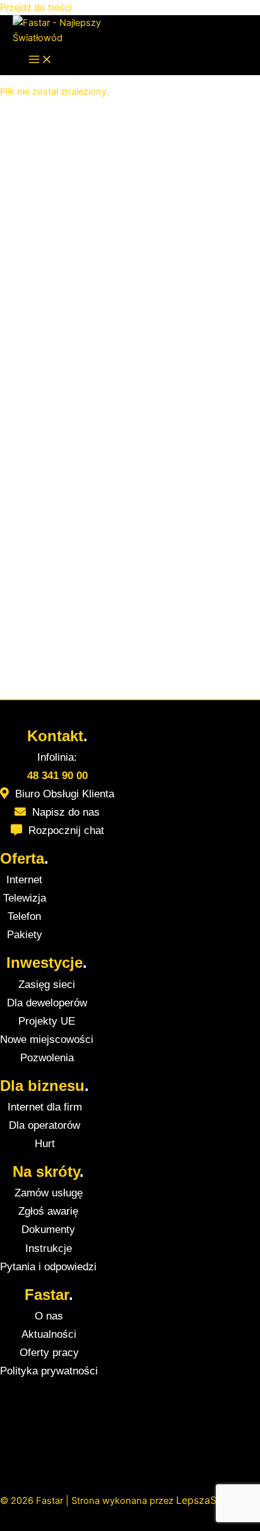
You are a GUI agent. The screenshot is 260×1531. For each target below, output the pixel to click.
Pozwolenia (47, 1058)
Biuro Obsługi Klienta (64, 794)
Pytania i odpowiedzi (48, 1267)
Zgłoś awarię (48, 1211)
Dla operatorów (44, 1125)
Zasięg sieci (46, 985)
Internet (24, 880)
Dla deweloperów (47, 1003)
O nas (49, 1316)
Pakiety (24, 935)
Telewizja (24, 898)
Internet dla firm (45, 1107)
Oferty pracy (49, 1353)
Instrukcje (48, 1248)
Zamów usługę (49, 1193)
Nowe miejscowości (46, 1039)
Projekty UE (46, 1021)
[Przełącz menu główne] (40, 60)
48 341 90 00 (57, 776)
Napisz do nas (66, 812)
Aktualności (48, 1334)
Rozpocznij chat (66, 831)
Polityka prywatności (49, 1371)
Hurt (45, 1144)
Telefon (24, 916)
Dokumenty (48, 1230)
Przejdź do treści (35, 7)
